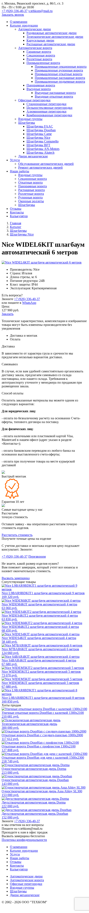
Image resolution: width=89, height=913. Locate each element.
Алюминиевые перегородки (46, 111)
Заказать (7, 314)
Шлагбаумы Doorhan (41, 130)
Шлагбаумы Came (39, 134)
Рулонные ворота (30, 197)
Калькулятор (19, 216)
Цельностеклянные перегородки (49, 107)
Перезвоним (37, 556)
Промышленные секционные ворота (61, 66)
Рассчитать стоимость (17, 535)
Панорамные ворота (40, 85)
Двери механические (33, 156)
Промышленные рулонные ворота (59, 70)
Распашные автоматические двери (50, 44)
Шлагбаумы (26, 122)
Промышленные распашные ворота (60, 78)
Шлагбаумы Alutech (40, 152)
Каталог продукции (24, 25)
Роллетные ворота (39, 59)
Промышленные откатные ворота (58, 74)
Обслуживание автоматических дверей (46, 164)
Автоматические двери (34, 29)
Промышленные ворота (43, 63)
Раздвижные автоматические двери (51, 33)
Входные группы (30, 119)
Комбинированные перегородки (49, 115)
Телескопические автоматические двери (54, 36)
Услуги (15, 160)
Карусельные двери (40, 40)
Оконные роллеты (31, 201)
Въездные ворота (38, 89)
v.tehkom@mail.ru (40, 11)
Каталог (15, 227)
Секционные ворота (40, 55)
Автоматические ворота (35, 48)
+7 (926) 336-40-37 (15, 11)
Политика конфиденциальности (24, 840)
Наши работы (19, 171)
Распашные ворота (31, 190)
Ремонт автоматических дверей (40, 167)
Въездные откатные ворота (54, 96)
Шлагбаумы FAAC (39, 126)
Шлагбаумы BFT (38, 145)
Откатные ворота (30, 182)
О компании (18, 21)
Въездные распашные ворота (55, 92)
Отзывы (15, 208)
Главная (15, 223)
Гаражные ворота (38, 51)
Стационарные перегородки (46, 104)
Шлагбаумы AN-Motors (42, 149)
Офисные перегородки (34, 100)
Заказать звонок (13, 14)
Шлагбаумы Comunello (42, 141)
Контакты (17, 212)
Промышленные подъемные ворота (60, 81)
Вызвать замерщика (16, 578)
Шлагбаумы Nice (38, 137)
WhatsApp (29, 302)
